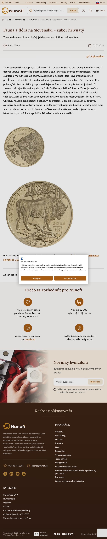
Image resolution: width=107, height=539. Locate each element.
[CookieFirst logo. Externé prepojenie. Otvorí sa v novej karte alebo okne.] (22, 258)
